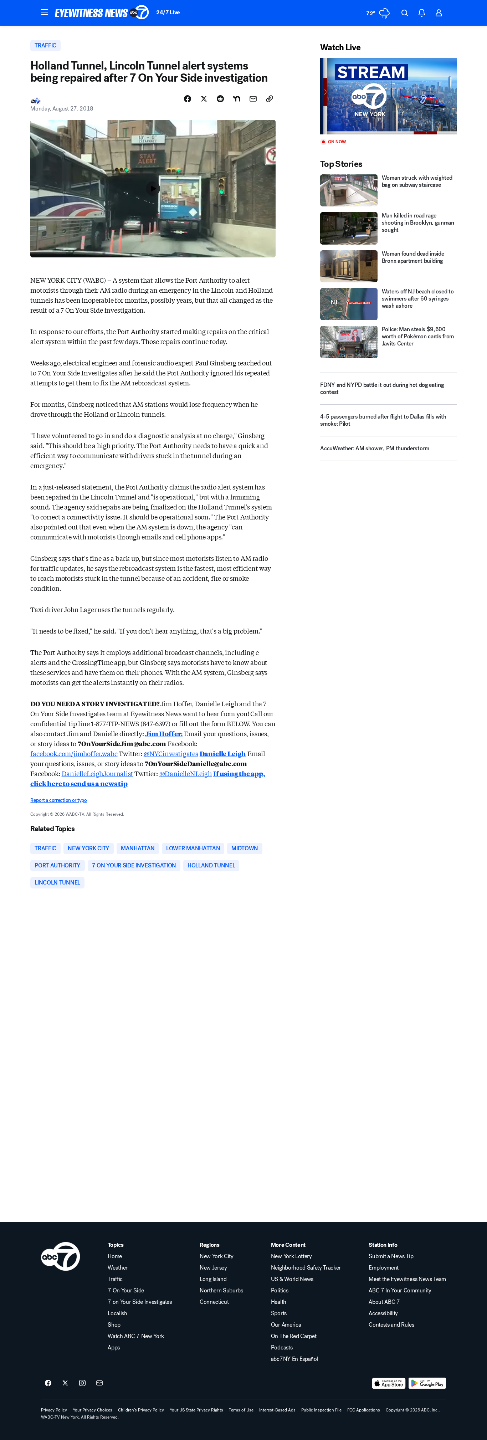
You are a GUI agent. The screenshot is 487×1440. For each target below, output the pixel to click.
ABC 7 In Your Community (400, 1290)
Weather (118, 1268)
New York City (217, 1256)
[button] (44, 12)
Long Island (213, 1279)
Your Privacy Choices (92, 1410)
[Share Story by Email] (253, 99)
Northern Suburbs (221, 1290)
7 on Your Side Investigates (139, 1302)
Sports (279, 1313)
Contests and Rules (391, 1325)
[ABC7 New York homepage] (102, 13)
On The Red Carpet (294, 1336)
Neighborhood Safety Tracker (306, 1268)
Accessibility (383, 1313)
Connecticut (214, 1302)
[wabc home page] (60, 1256)
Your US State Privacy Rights (196, 1410)
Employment (384, 1268)
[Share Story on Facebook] (187, 99)
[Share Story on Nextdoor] (237, 99)
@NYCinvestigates (171, 753)
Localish (117, 1313)
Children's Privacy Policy (141, 1410)
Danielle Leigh (223, 753)
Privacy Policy (54, 1410)
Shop (114, 1325)
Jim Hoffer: (164, 733)
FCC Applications (363, 1410)
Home (115, 1256)
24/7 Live (168, 12)
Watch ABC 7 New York (136, 1336)
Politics (279, 1290)
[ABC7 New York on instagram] (82, 1383)
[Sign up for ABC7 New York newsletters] (99, 1383)
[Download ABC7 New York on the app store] (389, 1383)
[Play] (388, 96)
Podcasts (281, 1348)
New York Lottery (291, 1256)
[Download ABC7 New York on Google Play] (427, 1383)
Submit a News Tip (391, 1256)
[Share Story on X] (204, 99)
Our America (286, 1325)
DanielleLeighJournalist (97, 773)
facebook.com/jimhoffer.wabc (73, 753)
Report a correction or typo (58, 800)
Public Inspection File (321, 1410)
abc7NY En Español (294, 1359)
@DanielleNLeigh (185, 773)
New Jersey (213, 1268)
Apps (114, 1348)
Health (278, 1302)
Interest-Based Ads (277, 1410)
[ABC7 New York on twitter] (65, 1383)
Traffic (115, 1279)
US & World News (292, 1279)
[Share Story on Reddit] (220, 99)
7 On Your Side (126, 1290)
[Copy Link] (269, 99)
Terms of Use (241, 1410)
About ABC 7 (384, 1302)
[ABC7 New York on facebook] (48, 1383)
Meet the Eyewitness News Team (407, 1279)
